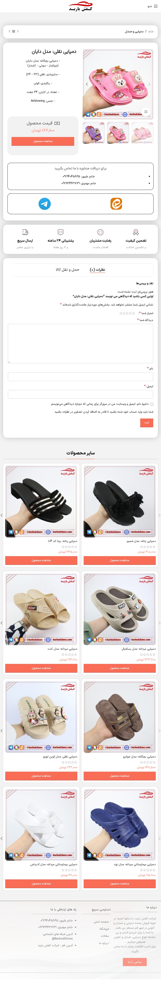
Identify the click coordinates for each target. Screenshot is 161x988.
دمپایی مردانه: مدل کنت (62, 649)
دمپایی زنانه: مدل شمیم (141, 541)
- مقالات (106, 936)
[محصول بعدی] (9, 31)
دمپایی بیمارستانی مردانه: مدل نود (135, 864)
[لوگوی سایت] (80, 6)
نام (150, 369)
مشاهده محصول (43, 141)
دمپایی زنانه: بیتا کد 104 (62, 541)
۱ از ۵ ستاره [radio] (133, 313)
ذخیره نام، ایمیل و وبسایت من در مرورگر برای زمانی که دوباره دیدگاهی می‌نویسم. (100, 404)
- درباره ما (105, 943)
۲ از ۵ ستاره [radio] (130, 313)
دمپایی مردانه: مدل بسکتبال (139, 649)
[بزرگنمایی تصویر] (146, 112)
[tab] (97, 270)
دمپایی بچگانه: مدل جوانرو (139, 757)
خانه (151, 31)
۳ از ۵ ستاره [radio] (127, 313)
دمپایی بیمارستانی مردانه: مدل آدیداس (53, 864)
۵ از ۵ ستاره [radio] (120, 313)
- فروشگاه (105, 929)
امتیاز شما (146, 313)
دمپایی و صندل (134, 31)
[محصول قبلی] (18, 31)
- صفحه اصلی (102, 922)
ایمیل (148, 386)
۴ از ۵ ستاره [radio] (124, 313)
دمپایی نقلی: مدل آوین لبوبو (60, 757)
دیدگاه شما (145, 320)
